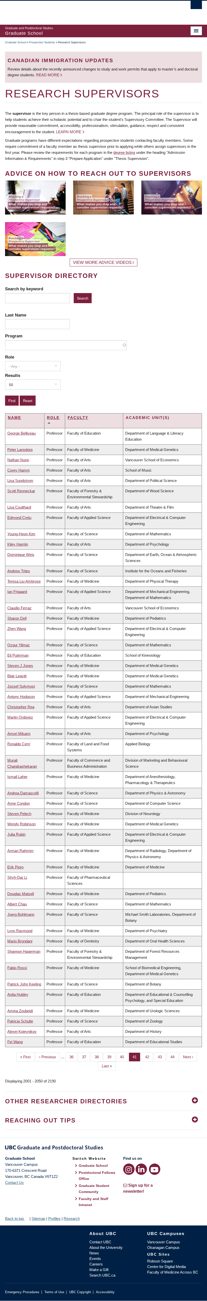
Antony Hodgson (21, 696)
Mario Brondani (19, 941)
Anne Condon (18, 803)
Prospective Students (42, 42)
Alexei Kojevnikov (22, 1031)
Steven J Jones (20, 665)
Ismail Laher (17, 777)
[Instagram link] (129, 1169)
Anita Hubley (17, 994)
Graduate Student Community (94, 1189)
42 (149, 1057)
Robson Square (160, 1261)
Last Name (15, 315)
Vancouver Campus (163, 1242)
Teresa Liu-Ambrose (24, 581)
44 (174, 1057)
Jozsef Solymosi (21, 686)
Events (95, 1258)
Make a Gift (99, 1270)
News (94, 1253)
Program (13, 336)
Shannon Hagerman (23, 951)
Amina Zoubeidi (20, 1011)
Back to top (15, 1218)
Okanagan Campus (163, 1247)
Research (72, 1218)
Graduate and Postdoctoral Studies (103, 1148)
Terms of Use (54, 1292)
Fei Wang (15, 1042)
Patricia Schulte (20, 1021)
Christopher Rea (20, 707)
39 (111, 1057)
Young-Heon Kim (21, 534)
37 (86, 1057)
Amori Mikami (18, 733)
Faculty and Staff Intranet (93, 1202)
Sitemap (38, 1218)
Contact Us (14, 1182)
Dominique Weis (20, 554)
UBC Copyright (80, 1292)
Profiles (54, 1218)
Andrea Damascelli (23, 793)
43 (162, 1057)
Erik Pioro (15, 867)
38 (98, 1057)
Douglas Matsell (20, 894)
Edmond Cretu (19, 517)
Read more (48, 75)
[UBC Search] (196, 6)
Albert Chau (17, 904)
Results (12, 375)
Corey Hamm (18, 470)
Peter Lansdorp (20, 449)
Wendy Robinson (21, 824)
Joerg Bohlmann (20, 914)
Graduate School (15, 42)
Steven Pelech (19, 814)
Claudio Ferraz (19, 608)
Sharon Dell (17, 618)
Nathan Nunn (18, 460)
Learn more (68, 132)
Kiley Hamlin (17, 544)
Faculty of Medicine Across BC (172, 1272)
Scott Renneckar (21, 491)
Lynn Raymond (19, 931)
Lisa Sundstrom (20, 480)
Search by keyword (24, 289)
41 (136, 1057)
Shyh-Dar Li (17, 877)
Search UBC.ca (102, 1275)
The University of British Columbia (88, 10)
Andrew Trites (18, 571)
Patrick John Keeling (24, 984)
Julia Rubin (16, 834)
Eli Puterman (18, 655)
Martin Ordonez (20, 717)
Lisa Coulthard (19, 507)
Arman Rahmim (20, 851)
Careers (96, 1264)
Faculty (78, 417)
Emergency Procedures (22, 1292)
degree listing (124, 152)
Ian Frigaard (17, 591)
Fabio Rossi (17, 968)
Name (14, 417)
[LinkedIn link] (141, 1169)
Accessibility (105, 1292)
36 (73, 1057)
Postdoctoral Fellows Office (97, 1176)
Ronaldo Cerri (18, 744)
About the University (106, 1247)
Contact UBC (100, 1242)
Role (9, 357)
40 (124, 1057)
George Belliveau (21, 433)
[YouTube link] (154, 1169)
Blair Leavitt (17, 676)
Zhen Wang (16, 628)
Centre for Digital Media (166, 1266)
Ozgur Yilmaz (18, 645)
